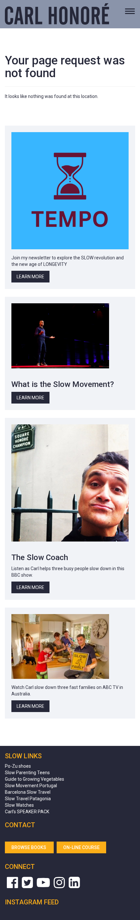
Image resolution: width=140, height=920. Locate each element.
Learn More (30, 276)
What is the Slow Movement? (62, 384)
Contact (20, 825)
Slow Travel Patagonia (28, 798)
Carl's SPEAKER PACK (27, 811)
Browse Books (29, 847)
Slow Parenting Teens (27, 772)
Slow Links (23, 756)
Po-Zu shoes (18, 766)
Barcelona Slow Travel (27, 792)
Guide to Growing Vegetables (34, 779)
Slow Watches (19, 805)
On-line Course (81, 847)
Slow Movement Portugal (31, 785)
